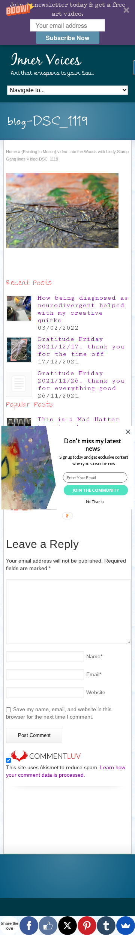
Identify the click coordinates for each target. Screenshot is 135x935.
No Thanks (95, 501)
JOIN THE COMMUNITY (96, 490)
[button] (92, 444)
